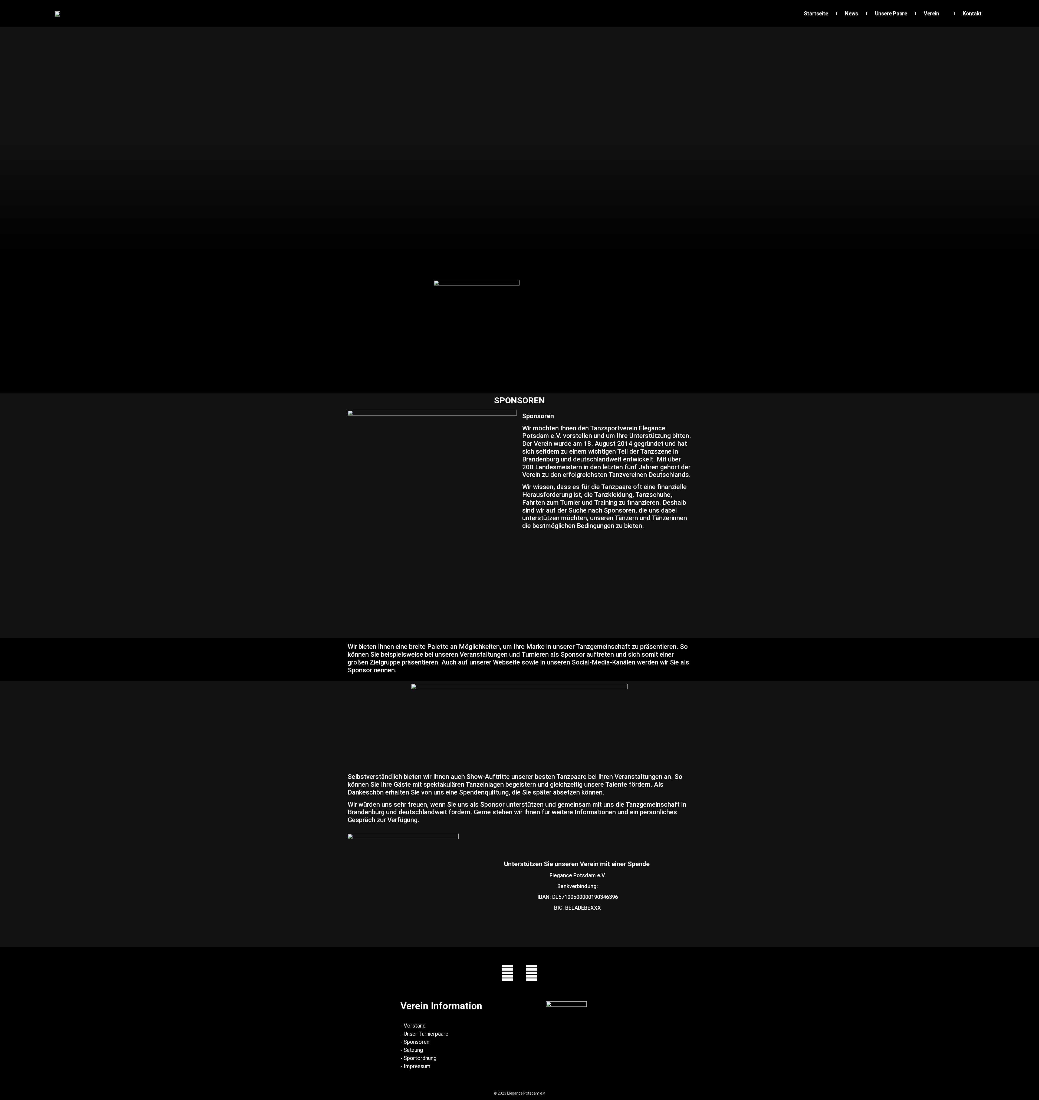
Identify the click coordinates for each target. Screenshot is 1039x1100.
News (851, 13)
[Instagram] (507, 973)
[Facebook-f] (531, 973)
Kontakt (972, 13)
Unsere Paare (891, 13)
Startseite (816, 13)
